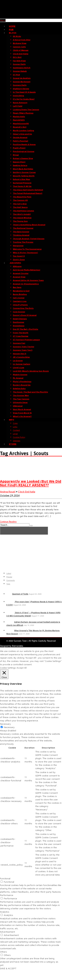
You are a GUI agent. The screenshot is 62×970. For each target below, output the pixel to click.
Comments (10, 580)
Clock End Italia (26, 491)
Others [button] (3, 951)
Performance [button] (6, 895)
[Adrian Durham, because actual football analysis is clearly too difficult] (10, 622)
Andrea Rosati (7, 491)
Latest (8, 573)
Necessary (9, 727)
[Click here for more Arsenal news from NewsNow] (24, 531)
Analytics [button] (4, 911)
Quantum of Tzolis (20, 593)
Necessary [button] (5, 723)
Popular (9, 576)
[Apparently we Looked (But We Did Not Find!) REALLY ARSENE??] (8, 474)
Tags (8, 583)
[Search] (31, 525)
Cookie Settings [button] (8, 667)
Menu (3, 20)
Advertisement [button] (7, 931)
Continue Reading (8, 521)
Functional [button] (5, 878)
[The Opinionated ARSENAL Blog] (31, 17)
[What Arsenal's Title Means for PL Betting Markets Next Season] (10, 630)
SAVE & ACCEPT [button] (8, 968)
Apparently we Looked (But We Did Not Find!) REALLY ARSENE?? (30, 483)
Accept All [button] (22, 667)
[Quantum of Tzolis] (8, 593)
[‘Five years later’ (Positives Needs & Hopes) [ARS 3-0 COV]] (10, 601)
